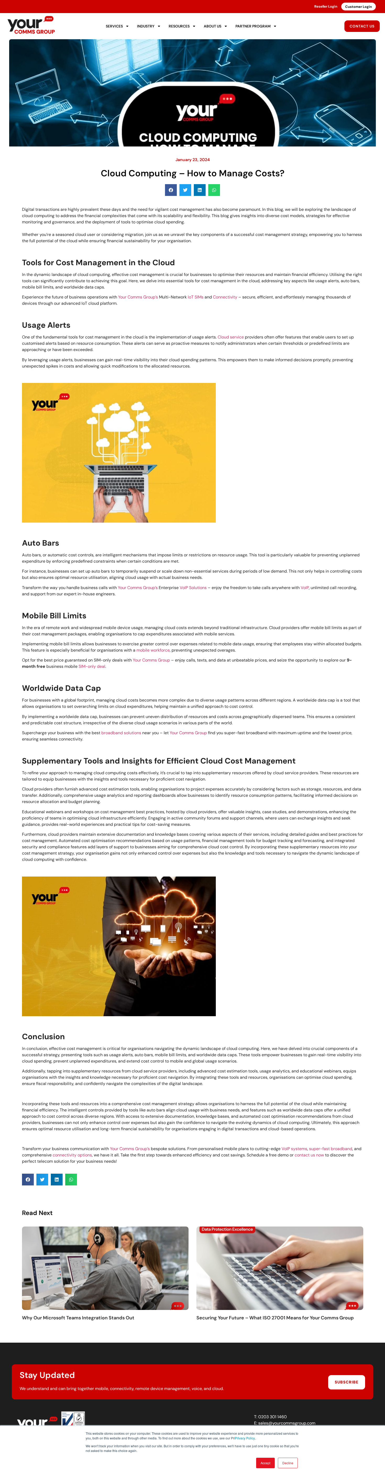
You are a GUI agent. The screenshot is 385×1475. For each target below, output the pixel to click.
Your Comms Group (151, 660)
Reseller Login (325, 6)
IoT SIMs (196, 297)
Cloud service (231, 337)
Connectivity (225, 297)
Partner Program (253, 26)
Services (114, 26)
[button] (171, 190)
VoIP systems (294, 1148)
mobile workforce (153, 650)
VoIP (305, 587)
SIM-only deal (92, 666)
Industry (146, 26)
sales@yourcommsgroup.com (286, 1423)
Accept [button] (265, 1463)
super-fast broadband (330, 1148)
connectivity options (72, 1155)
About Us (212, 26)
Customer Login (358, 6)
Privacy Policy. (245, 1438)
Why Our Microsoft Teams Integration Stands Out (78, 1318)
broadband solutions (121, 733)
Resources (179, 26)
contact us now (309, 1155)
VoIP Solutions (193, 587)
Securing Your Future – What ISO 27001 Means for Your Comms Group (275, 1318)
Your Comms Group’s (138, 297)
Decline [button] (287, 1463)
